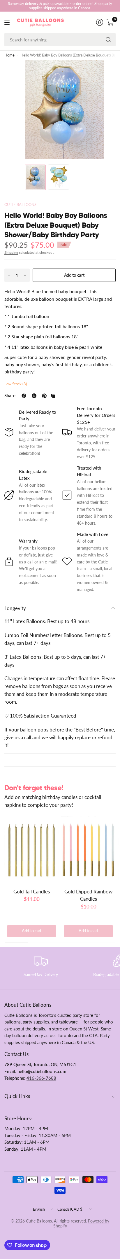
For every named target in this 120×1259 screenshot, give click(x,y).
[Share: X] (34, 395)
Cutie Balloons (20, 204)
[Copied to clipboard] (53, 395)
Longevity (15, 608)
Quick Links (17, 1096)
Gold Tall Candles (31, 891)
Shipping (11, 252)
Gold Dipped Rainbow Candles (88, 895)
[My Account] (99, 22)
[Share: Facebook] (24, 395)
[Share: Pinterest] (44, 395)
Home (9, 55)
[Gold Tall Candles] (31, 850)
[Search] (108, 39)
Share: (10, 396)
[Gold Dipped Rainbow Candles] (88, 850)
